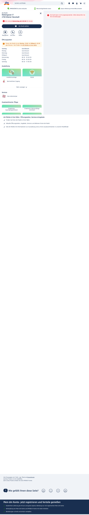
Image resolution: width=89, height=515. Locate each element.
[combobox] (39, 3)
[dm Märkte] (69, 3)
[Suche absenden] (62, 3)
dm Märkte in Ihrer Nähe (29, 45)
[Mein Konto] (77, 3)
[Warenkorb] (81, 3)
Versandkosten (31, 477)
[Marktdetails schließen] (41, 13)
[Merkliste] (73, 3)
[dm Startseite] (6, 3)
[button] (84, 3)
